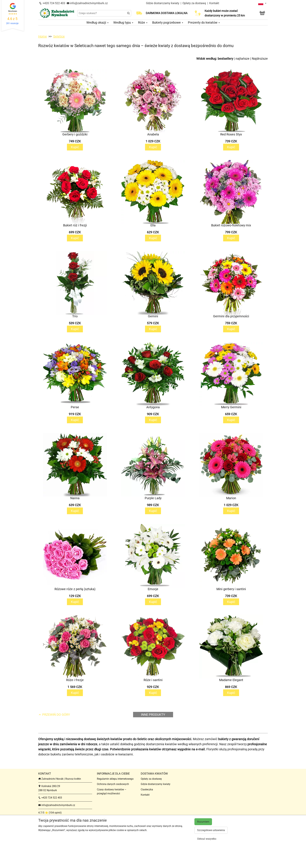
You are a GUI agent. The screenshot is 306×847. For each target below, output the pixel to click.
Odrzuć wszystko (206, 838)
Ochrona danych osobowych (113, 784)
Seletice (59, 36)
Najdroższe (260, 58)
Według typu (122, 22)
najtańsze (242, 58)
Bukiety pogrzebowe (167, 22)
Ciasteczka (147, 789)
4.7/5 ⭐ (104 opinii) (50, 812)
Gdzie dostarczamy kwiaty (162, 3)
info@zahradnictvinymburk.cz (88, 3)
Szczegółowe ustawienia (211, 830)
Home (42, 36)
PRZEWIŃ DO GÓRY (55, 714)
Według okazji (96, 22)
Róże (142, 22)
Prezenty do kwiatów (203, 22)
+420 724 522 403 (53, 3)
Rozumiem (203, 821)
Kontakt (214, 3)
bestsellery (225, 58)
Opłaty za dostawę (194, 3)
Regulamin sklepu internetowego (115, 778)
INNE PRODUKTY (153, 714)
